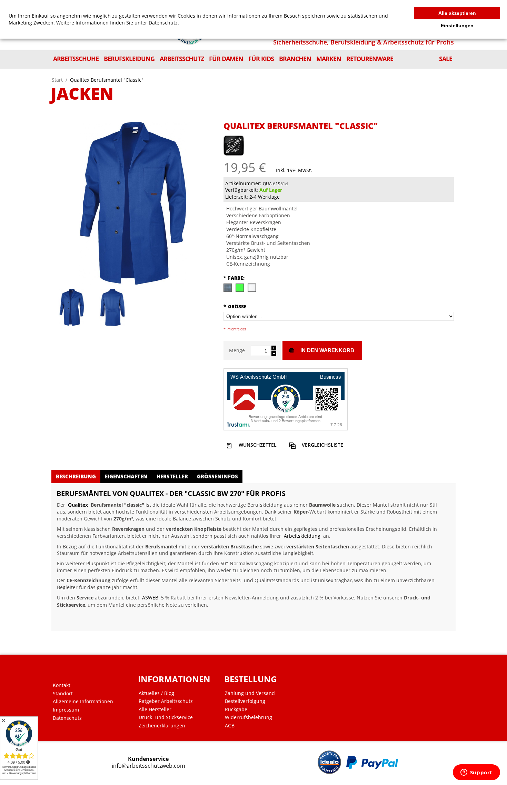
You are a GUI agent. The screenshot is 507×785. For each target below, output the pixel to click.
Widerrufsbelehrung (248, 717)
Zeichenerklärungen (162, 726)
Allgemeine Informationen (83, 701)
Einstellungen (457, 25)
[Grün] (239, 287)
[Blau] (227, 287)
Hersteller (172, 476)
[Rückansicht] (112, 307)
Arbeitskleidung (302, 536)
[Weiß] (252, 287)
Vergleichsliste (322, 444)
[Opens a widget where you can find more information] (476, 773)
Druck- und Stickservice (166, 717)
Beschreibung (76, 476)
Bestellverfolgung (245, 701)
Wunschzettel (258, 444)
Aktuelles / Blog (156, 693)
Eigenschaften (126, 476)
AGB (230, 726)
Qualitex (78, 504)
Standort (63, 693)
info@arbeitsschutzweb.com (148, 765)
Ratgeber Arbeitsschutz (166, 701)
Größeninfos (217, 476)
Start (57, 80)
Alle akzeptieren (457, 13)
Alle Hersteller (155, 709)
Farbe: (234, 278)
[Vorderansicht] (71, 307)
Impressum (66, 710)
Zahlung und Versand (250, 693)
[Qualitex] (233, 142)
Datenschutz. (164, 22)
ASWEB (150, 597)
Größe (235, 306)
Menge (237, 350)
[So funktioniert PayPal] (372, 762)
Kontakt (61, 685)
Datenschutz (67, 718)
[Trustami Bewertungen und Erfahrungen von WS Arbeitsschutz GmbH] (285, 399)
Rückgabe (236, 709)
